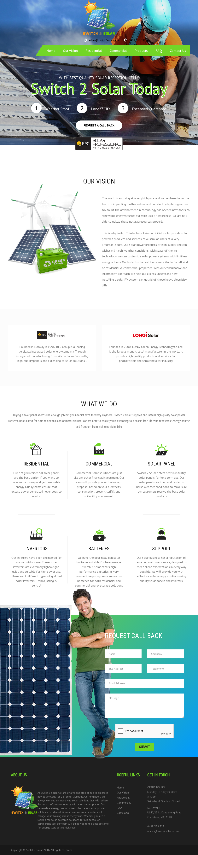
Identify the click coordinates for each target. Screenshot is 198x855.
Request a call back (99, 125)
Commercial (118, 50)
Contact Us (178, 50)
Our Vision (70, 50)
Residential (93, 50)
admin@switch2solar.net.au (104, 40)
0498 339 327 (137, 40)
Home (50, 50)
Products (141, 50)
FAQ (158, 50)
